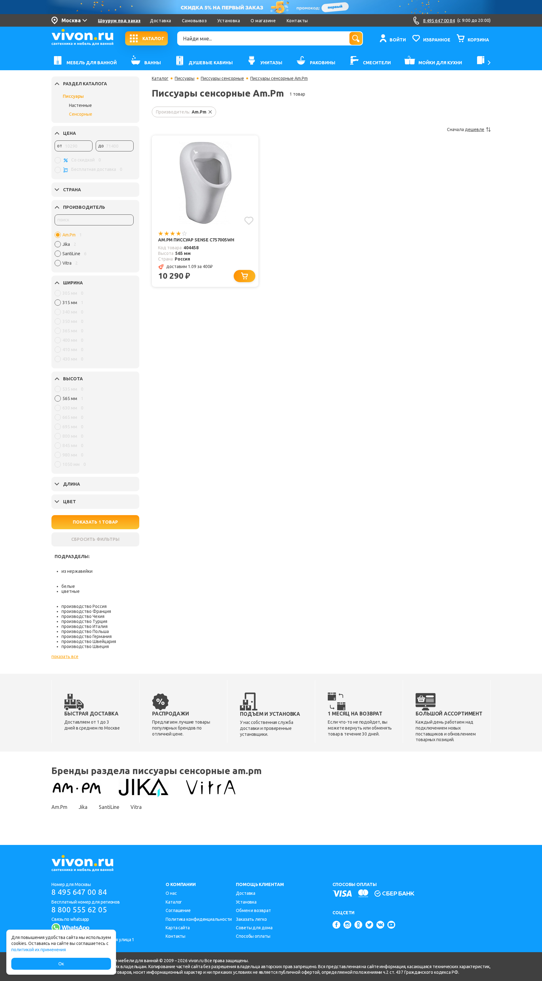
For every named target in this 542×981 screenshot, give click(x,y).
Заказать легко (251, 919)
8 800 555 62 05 (79, 909)
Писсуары (73, 96)
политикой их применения (38, 949)
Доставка (160, 20)
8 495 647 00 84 (79, 892)
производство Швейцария (88, 641)
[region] (94, 250)
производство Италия (84, 626)
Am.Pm (59, 807)
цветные (70, 591)
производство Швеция (85, 646)
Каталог (160, 78)
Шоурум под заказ (119, 20)
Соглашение (178, 910)
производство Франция (86, 611)
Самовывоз (194, 20)
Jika (83, 807)
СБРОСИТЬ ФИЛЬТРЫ (95, 539)
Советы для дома (254, 927)
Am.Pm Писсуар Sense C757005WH (196, 239)
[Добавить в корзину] (244, 276)
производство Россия (84, 606)
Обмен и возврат (253, 910)
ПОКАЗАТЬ (95, 522)
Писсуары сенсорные (222, 78)
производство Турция (84, 621)
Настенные (80, 105)
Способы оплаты (253, 936)
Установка (228, 20)
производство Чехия (82, 616)
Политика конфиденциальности (199, 919)
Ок (61, 963)
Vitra (136, 807)
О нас (171, 893)
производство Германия (86, 636)
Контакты (297, 20)
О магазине (263, 20)
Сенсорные (80, 114)
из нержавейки (77, 571)
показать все (64, 656)
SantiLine (109, 807)
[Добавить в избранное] (248, 221)
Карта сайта (178, 927)
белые (68, 586)
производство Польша (85, 631)
